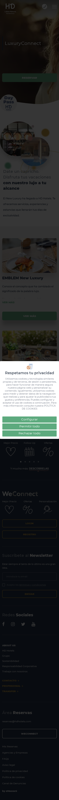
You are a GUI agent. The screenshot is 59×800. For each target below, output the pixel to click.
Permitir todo (29, 426)
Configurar (29, 419)
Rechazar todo (29, 433)
